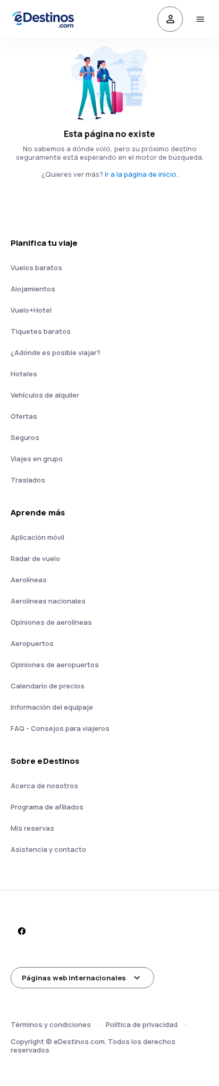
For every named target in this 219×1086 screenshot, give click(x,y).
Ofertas (24, 416)
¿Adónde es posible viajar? (55, 352)
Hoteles (24, 373)
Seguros (25, 437)
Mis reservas (32, 828)
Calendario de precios (48, 686)
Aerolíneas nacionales (48, 601)
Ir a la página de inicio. (141, 174)
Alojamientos (33, 289)
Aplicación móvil (37, 537)
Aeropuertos (32, 643)
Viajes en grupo (37, 458)
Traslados (28, 480)
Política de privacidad (142, 1024)
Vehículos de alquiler (45, 395)
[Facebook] (21, 931)
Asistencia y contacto (48, 849)
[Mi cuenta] (170, 19)
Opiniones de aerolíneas (51, 622)
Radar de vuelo (35, 558)
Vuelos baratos (36, 267)
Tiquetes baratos (41, 331)
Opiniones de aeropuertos (55, 664)
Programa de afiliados (47, 807)
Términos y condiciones (51, 1024)
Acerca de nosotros (44, 785)
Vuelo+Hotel (31, 310)
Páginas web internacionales (74, 977)
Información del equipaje (52, 707)
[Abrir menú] (200, 19)
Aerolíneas (29, 579)
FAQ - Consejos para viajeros (60, 728)
